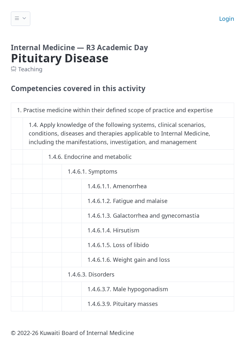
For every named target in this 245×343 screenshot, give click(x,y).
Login (226, 18)
